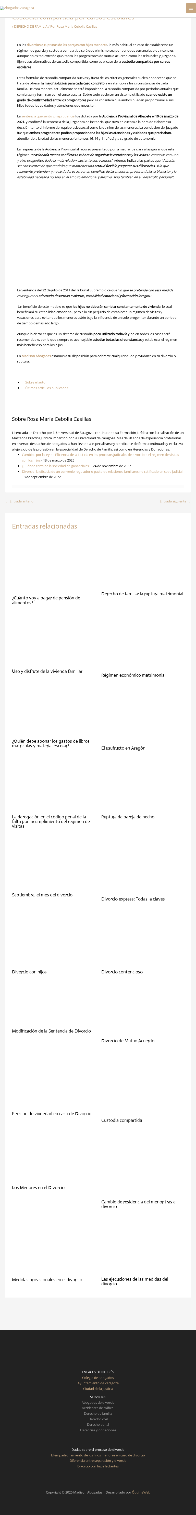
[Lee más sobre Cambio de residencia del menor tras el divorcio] (139, 1164)
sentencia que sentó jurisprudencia (48, 116)
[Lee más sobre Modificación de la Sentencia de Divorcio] (53, 1004)
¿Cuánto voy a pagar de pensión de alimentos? (46, 600)
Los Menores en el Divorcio (38, 1187)
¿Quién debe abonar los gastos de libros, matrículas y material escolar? (51, 743)
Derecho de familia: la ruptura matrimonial (142, 594)
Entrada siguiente (175, 501)
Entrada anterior (20, 501)
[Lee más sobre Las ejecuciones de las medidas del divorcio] (142, 1245)
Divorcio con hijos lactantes (98, 1466)
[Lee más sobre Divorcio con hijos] (53, 938)
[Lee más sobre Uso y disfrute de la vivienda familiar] (50, 640)
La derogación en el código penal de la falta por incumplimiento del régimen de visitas (51, 821)
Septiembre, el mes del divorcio (42, 895)
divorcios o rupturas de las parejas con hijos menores (67, 44)
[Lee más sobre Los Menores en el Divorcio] (53, 1157)
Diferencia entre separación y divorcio (98, 1460)
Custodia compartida (121, 1120)
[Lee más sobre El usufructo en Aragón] (142, 714)
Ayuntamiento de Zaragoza (98, 1383)
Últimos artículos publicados (46, 388)
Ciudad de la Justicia (98, 1388)
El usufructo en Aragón (123, 748)
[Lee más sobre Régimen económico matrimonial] (142, 641)
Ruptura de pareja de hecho (127, 817)
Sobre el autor (35, 382)
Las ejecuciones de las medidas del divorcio (134, 1281)
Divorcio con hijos (29, 972)
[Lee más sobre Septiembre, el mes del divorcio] (50, 863)
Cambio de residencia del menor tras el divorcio (139, 1204)
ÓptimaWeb (141, 1492)
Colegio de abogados (98, 1377)
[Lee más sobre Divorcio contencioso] (142, 938)
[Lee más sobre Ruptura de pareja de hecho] (139, 785)
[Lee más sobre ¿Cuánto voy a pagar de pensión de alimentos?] (53, 564)
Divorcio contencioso (122, 972)
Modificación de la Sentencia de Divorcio (51, 1031)
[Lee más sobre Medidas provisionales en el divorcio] (53, 1246)
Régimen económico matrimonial (133, 675)
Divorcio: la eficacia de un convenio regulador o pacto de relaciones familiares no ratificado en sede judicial (102, 471)
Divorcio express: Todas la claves (133, 899)
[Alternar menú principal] (191, 8)
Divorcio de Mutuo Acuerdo (127, 1041)
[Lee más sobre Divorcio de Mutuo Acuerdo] (139, 1009)
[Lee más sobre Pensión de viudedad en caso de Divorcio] (53, 1080)
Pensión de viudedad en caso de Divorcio (51, 1113)
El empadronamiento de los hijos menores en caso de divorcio (98, 1455)
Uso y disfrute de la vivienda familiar (47, 671)
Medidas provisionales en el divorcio (47, 1279)
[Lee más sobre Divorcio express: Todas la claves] (142, 865)
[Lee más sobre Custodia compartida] (142, 1083)
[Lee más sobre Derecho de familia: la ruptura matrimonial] (139, 562)
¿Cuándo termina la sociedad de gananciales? (56, 466)
